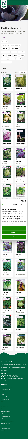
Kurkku (14, 52)
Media (2, 394)
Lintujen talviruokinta (5, 418)
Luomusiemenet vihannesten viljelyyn (11, 45)
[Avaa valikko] (25, 2)
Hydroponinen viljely (5, 423)
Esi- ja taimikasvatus (5, 428)
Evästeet (3, 401)
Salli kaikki (14, 228)
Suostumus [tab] (5, 204)
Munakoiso (5, 48)
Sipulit (9, 55)
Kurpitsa (4, 58)
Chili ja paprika (6, 52)
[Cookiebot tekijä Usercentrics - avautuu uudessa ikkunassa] (20, 201)
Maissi (15, 55)
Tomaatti (5, 42)
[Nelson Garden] (4, 4)
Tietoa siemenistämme (6, 389)
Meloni (22, 55)
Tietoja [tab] (23, 204)
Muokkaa (13, 232)
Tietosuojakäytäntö (5, 399)
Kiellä (14, 236)
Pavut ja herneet (14, 48)
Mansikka (21, 52)
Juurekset (12, 58)
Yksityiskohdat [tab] (14, 204)
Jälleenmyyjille (4, 396)
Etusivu (2, 25)
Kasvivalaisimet (4, 426)
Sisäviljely (3, 430)
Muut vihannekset (7, 62)
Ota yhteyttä (4, 392)
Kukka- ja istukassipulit (6, 411)
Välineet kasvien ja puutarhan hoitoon (9, 413)
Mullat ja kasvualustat (5, 416)
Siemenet (8, 25)
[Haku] (21, 2)
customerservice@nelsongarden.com (15, 378)
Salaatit (19, 58)
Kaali (4, 55)
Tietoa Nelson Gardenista (6, 387)
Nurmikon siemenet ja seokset (7, 421)
